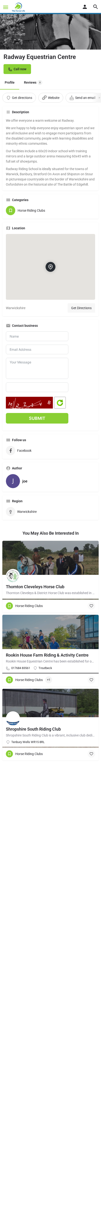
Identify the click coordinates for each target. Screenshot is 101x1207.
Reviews (32, 82)
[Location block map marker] (50, 267)
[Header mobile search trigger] (96, 7)
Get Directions (81, 308)
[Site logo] (19, 7)
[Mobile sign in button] (85, 7)
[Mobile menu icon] (5, 7)
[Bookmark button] (91, 606)
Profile (10, 82)
